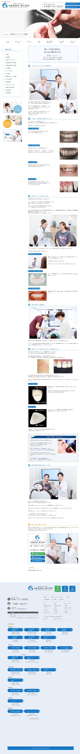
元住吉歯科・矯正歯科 (32, 669)
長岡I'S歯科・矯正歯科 (32, 690)
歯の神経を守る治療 (11, 62)
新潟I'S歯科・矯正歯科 (15, 690)
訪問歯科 (8, 92)
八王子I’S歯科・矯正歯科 (32, 637)
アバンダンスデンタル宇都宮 (15, 680)
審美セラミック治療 (11, 76)
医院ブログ (46, 618)
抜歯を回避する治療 (11, 65)
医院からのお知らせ (57, 618)
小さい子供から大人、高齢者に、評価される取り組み (53, 616)
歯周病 (8, 57)
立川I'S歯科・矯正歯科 (48, 629)
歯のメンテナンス (10, 59)
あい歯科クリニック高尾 (48, 637)
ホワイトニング (10, 84)
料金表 (34, 570)
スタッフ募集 (54, 599)
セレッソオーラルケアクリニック (15, 701)
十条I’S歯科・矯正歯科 (15, 637)
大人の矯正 (9, 79)
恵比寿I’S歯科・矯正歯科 (15, 629)
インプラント (9, 70)
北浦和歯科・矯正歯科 (48, 647)
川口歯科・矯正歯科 (32, 647)
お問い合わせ (62, 599)
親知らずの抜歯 (10, 87)
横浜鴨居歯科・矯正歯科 (15, 669)
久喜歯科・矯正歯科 (15, 647)
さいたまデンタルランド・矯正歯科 (65, 647)
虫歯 (7, 54)
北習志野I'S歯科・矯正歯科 (15, 657)
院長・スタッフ (54, 597)
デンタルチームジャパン (32, 711)
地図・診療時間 (46, 599)
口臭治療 (8, 90)
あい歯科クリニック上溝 (48, 669)
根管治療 (8, 81)
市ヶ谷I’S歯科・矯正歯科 (32, 629)
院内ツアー (61, 597)
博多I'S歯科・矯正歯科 (15, 711)
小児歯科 (8, 68)
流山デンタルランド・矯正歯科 (32, 657)
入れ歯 (8, 73)
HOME (7, 42)
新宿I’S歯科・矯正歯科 (65, 629)
